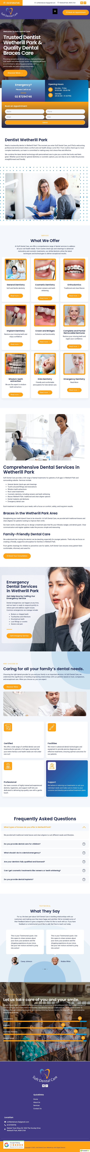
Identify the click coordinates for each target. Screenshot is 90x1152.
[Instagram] (85, 3)
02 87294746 (23, 96)
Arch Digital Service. (59, 1148)
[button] (45, 827)
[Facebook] (81, 3)
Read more (15, 295)
